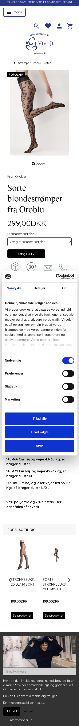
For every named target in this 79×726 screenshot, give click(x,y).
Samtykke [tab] (14, 288)
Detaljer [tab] (39, 288)
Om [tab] (64, 288)
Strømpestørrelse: (21, 234)
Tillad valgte (39, 432)
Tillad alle (40, 418)
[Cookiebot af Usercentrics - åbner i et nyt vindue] (56, 276)
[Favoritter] (47, 25)
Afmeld (29, 711)
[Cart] (70, 25)
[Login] (59, 25)
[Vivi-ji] (39, 43)
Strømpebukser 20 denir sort (23, 581)
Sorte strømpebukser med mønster (55, 584)
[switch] (68, 373)
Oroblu (20, 176)
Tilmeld (12, 711)
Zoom (40, 164)
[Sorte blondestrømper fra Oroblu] (39, 113)
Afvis (39, 446)
